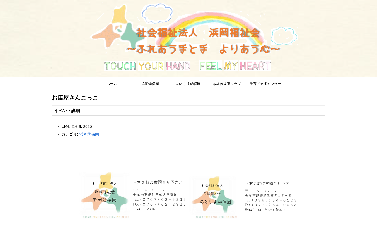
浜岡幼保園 (89, 134)
